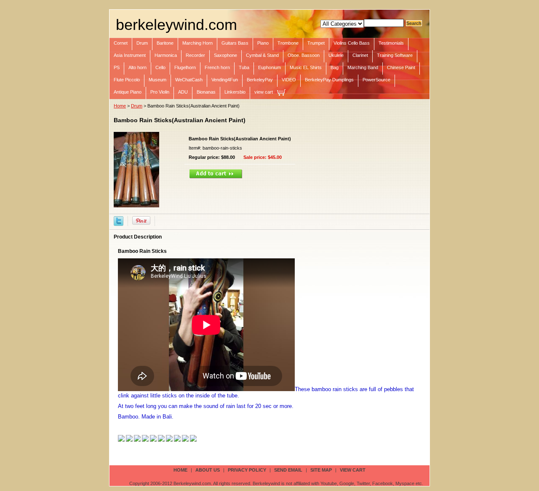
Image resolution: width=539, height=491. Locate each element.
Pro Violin (159, 91)
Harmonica (166, 55)
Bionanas (206, 91)
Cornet (121, 43)
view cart (263, 91)
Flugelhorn (185, 67)
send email (288, 469)
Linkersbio (234, 91)
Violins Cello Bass (352, 43)
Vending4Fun (224, 79)
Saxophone (225, 55)
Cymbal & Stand (262, 55)
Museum (157, 79)
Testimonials (391, 43)
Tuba (244, 67)
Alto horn (137, 67)
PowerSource (376, 79)
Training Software (395, 55)
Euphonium (269, 67)
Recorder (195, 55)
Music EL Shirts (306, 67)
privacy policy (247, 469)
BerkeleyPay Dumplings (329, 79)
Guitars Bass (234, 43)
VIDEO (289, 79)
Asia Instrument (130, 55)
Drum (142, 43)
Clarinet (360, 55)
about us (207, 469)
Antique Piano (127, 91)
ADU (183, 91)
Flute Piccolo (127, 79)
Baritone (165, 43)
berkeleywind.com (176, 24)
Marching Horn (197, 43)
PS (117, 67)
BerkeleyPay (260, 79)
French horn (217, 67)
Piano (263, 43)
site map (321, 469)
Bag (335, 67)
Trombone (288, 43)
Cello (160, 67)
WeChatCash (189, 79)
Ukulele (336, 55)
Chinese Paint (401, 67)
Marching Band (362, 67)
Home (120, 105)
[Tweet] (118, 220)
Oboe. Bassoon (304, 55)
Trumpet (316, 43)
